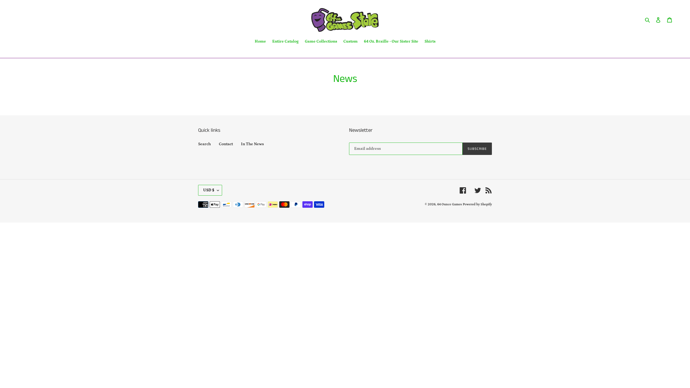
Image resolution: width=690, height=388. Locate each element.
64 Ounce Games (449, 204)
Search (204, 144)
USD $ (208, 190)
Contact (226, 144)
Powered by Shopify (477, 204)
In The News (252, 144)
